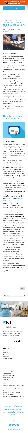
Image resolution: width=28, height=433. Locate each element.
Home (4, 350)
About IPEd (5, 352)
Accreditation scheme (8, 370)
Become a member (7, 362)
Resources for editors (8, 377)
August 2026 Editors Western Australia (11, 392)
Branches (5, 360)
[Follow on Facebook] (10, 425)
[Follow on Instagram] (18, 425)
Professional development (9, 375)
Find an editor (6, 368)
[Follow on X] (13, 425)
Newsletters (6, 31)
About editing (6, 356)
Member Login (14, 8)
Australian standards (7, 358)
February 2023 (17, 30)
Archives (5, 293)
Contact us (5, 379)
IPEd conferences (7, 373)
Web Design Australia (14, 429)
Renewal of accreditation (8, 371)
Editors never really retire (8, 394)
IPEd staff (5, 354)
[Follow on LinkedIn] (15, 425)
